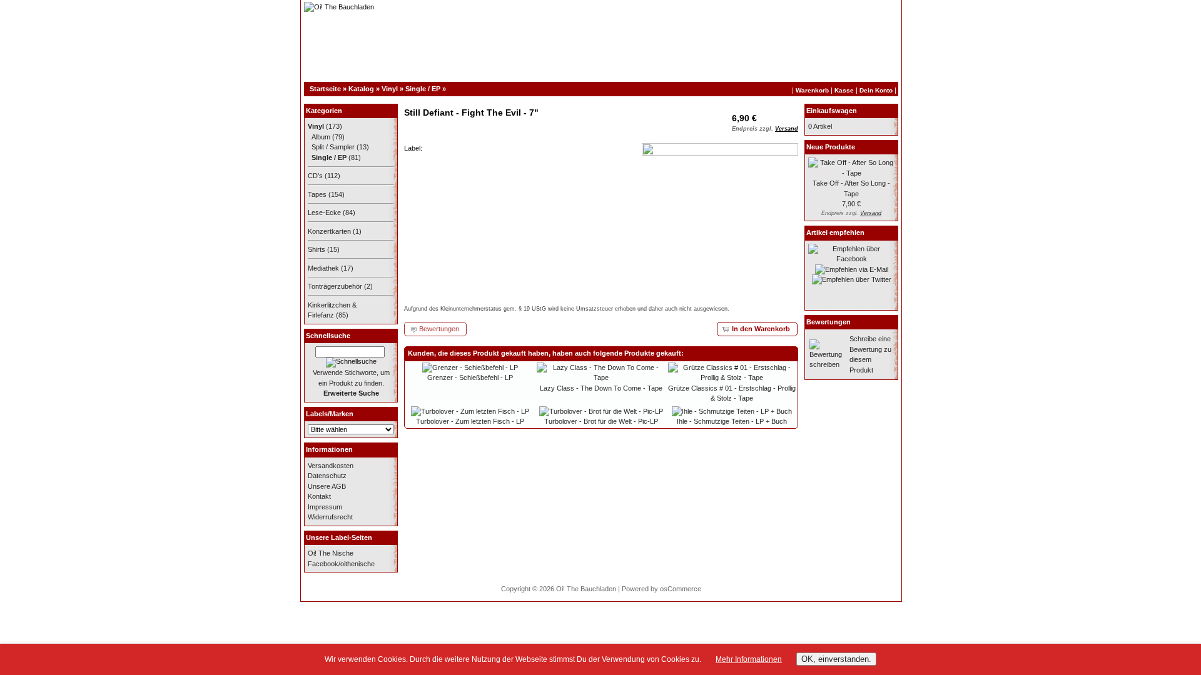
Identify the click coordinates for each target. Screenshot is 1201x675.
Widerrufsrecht (330, 517)
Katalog (361, 88)
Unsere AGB (327, 486)
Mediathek (323, 268)
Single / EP (422, 88)
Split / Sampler (333, 147)
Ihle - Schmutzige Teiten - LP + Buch (732, 421)
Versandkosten (330, 465)
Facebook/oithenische (341, 564)
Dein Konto (876, 90)
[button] (757, 329)
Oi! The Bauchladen (586, 588)
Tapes (317, 194)
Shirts (316, 249)
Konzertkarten (329, 231)
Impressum (325, 507)
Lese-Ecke (324, 212)
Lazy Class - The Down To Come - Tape (601, 388)
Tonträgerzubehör (335, 286)
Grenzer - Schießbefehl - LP (470, 377)
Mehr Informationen (749, 659)
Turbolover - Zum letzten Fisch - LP (470, 421)
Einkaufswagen (831, 110)
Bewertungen (828, 322)
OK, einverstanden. (836, 659)
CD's (315, 175)
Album (321, 137)
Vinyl (390, 88)
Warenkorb (812, 90)
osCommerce (680, 588)
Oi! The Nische (330, 553)
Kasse (844, 90)
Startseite (325, 88)
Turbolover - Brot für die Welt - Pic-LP (601, 421)
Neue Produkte (830, 147)
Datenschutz (327, 475)
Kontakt (319, 496)
